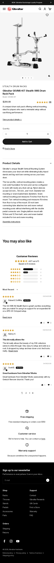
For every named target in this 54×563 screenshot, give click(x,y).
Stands (5, 503)
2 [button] (26, 393)
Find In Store (10, 149)
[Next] (50, 2)
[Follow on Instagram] (11, 541)
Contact (33, 495)
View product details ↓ (12, 119)
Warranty (33, 511)
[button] (44, 102)
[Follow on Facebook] (4, 541)
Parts (5, 515)
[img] (8, 296)
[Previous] (3, 2)
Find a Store (35, 507)
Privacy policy (21, 553)
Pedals (5, 507)
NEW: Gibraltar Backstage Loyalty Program (27, 2)
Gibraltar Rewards (37, 499)
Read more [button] (7, 317)
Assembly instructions (11, 222)
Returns (6, 532)
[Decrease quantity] (6, 134)
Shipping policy (8, 555)
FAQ (31, 515)
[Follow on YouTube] (18, 541)
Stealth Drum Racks (15, 86)
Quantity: (6, 128)
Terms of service (35, 553)
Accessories (8, 511)
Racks (5, 495)
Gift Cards (34, 503)
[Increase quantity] (48, 134)
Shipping (6, 528)
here (43, 439)
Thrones (6, 499)
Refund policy (8, 553)
